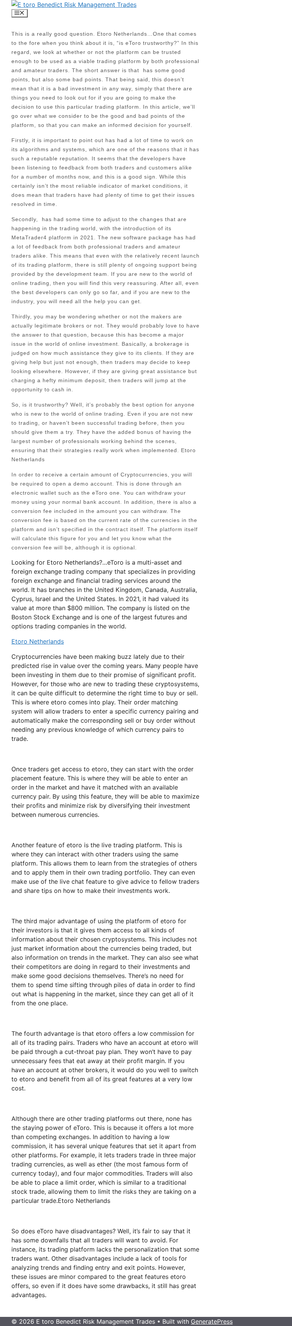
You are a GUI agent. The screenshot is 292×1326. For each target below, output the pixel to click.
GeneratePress (212, 1321)
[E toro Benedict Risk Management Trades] (73, 4)
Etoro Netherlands (37, 641)
